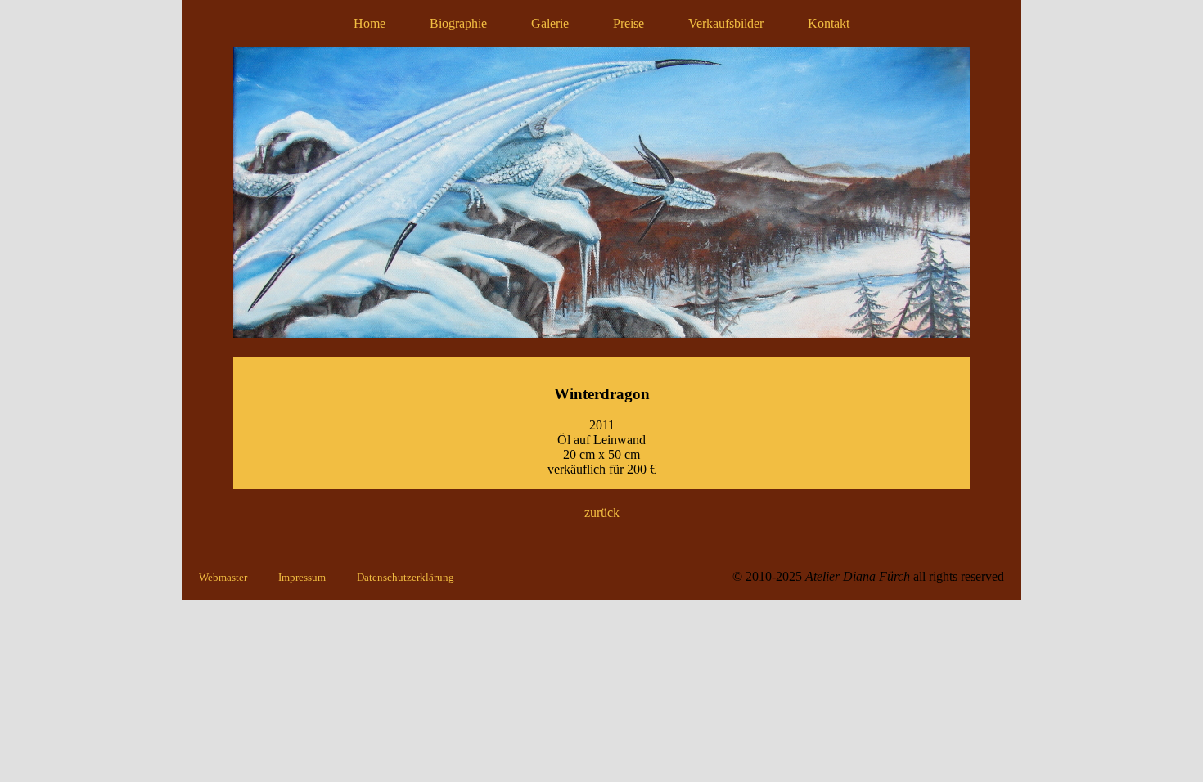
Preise (628, 23)
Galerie (550, 23)
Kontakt (828, 23)
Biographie (458, 23)
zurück (602, 512)
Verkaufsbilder (726, 23)
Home (369, 23)
